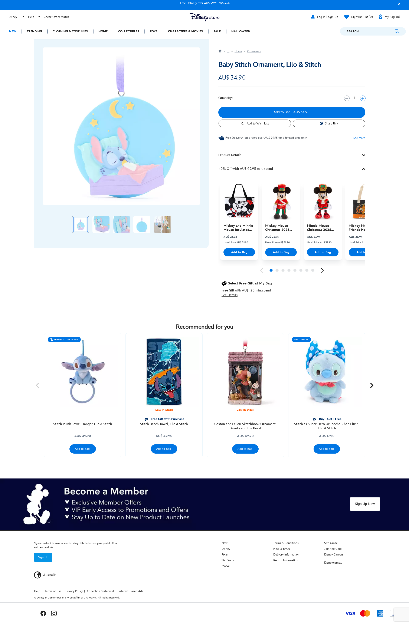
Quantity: (225, 98)
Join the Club (333, 549)
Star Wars (228, 560)
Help (31, 17)
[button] (398, 5)
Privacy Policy (74, 591)
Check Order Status (56, 17)
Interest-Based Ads (130, 591)
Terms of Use (53, 591)
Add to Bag (239, 252)
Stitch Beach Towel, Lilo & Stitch (164, 424)
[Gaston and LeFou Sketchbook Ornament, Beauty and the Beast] (245, 372)
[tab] (291, 155)
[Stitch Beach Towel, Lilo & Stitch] (164, 372)
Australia (49, 575)
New (225, 543)
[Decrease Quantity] (346, 98)
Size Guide (331, 543)
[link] (261, 270)
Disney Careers (333, 554)
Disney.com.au (333, 562)
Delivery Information (286, 554)
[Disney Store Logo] (204, 17)
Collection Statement (100, 591)
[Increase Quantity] (362, 98)
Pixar (225, 554)
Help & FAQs (281, 549)
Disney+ (14, 17)
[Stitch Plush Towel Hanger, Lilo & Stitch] (83, 372)
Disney (226, 549)
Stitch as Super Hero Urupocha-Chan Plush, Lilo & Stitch (326, 426)
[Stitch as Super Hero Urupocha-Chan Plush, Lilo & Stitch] (327, 372)
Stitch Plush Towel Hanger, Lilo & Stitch (82, 424)
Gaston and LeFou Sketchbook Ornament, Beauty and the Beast (245, 426)
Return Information (285, 560)
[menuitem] (11, 31)
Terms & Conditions (286, 543)
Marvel (226, 566)
